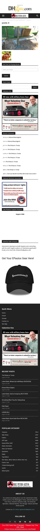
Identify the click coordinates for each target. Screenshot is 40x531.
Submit (6, 76)
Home (3, 20)
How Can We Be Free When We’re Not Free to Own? (21, 174)
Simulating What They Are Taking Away (13, 400)
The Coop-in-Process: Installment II (16, 20)
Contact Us (5, 321)
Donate (4, 318)
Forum (4, 315)
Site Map (4, 324)
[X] (15, 522)
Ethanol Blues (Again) (15, 137)
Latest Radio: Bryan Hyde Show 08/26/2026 (14, 418)
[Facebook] (10, 522)
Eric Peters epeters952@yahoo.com (23, 509)
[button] (3, 15)
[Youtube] (30, 522)
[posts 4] (20, 49)
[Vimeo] (20, 522)
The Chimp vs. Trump (14, 145)
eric (4, 169)
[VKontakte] (25, 522)
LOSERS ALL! (5, 412)
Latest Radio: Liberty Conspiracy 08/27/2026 (15, 394)
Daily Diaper (5, 406)
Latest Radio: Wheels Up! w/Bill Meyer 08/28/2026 (16, 381)
